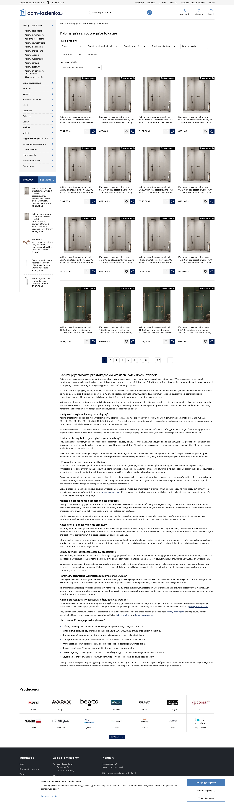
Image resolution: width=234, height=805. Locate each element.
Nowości (151, 2)
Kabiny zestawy (32, 66)
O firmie (163, 2)
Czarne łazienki (30, 149)
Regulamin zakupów (29, 769)
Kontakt (173, 2)
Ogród (26, 132)
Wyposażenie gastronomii (35, 138)
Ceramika (27, 110)
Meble (26, 105)
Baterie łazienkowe (32, 99)
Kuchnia (26, 127)
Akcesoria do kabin (34, 77)
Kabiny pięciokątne (34, 46)
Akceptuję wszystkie (206, 782)
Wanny (26, 94)
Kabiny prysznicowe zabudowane (34, 72)
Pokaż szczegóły (49, 796)
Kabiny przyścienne (34, 50)
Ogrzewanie (28, 166)
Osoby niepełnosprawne (34, 143)
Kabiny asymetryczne (35, 42)
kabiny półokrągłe (175, 611)
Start (62, 23)
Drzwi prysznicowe (32, 82)
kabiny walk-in (123, 615)
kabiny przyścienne (144, 615)
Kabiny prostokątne (98, 23)
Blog (22, 764)
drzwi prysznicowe (111, 492)
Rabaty (211, 2)
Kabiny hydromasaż (34, 58)
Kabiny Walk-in (32, 54)
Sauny (26, 121)
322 (158, 360)
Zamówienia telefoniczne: (42, 2)
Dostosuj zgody (204, 790)
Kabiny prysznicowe (76, 23)
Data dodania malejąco (73, 67)
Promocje (139, 2)
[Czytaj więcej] (117, 737)
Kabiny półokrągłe (33, 30)
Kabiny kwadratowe (34, 34)
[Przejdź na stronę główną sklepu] (41, 12)
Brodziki (27, 88)
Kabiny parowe (32, 62)
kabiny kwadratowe (198, 606)
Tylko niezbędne (206, 798)
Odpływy (27, 116)
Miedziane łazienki (31, 160)
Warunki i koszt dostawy (192, 2)
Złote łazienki (29, 155)
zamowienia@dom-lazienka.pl (121, 773)
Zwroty (23, 774)
